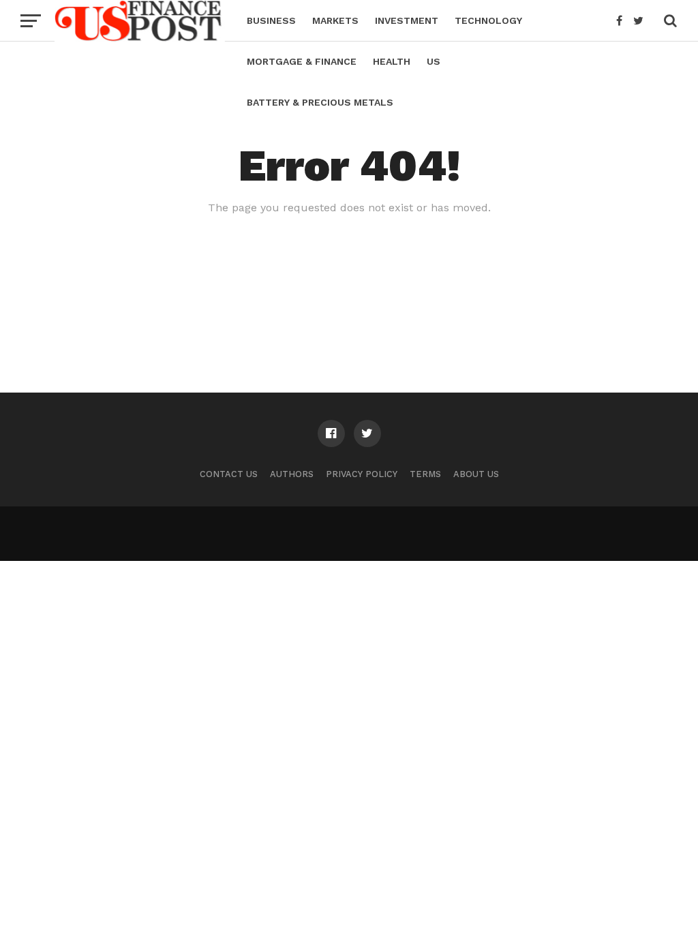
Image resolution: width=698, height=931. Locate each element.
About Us (476, 474)
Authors (292, 474)
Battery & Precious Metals (320, 102)
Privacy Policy (361, 474)
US (433, 61)
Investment (406, 20)
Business (271, 20)
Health (391, 61)
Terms (425, 474)
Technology (488, 20)
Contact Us (229, 474)
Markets (335, 20)
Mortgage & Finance (301, 61)
